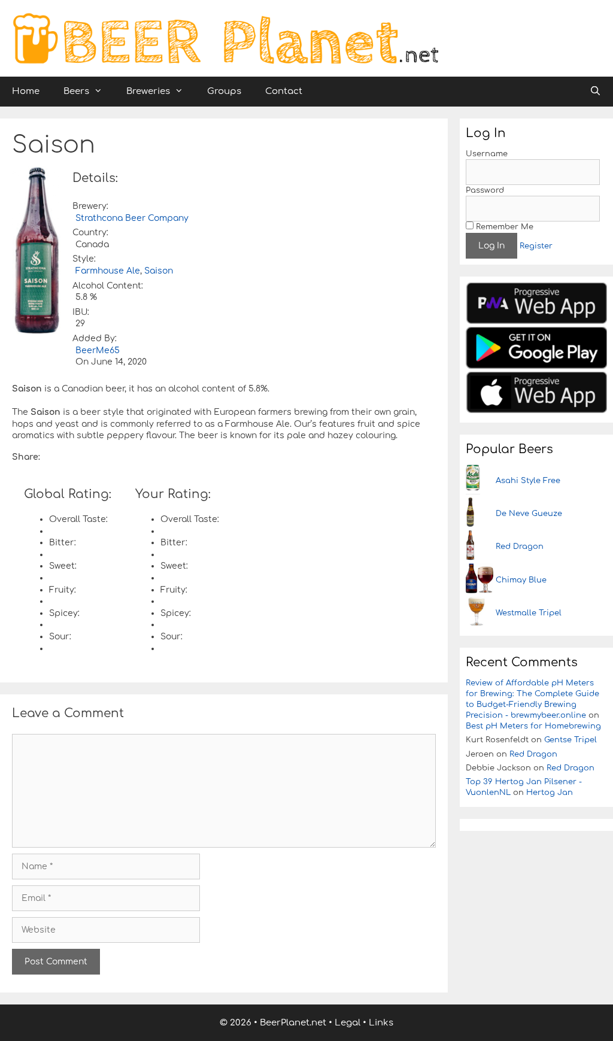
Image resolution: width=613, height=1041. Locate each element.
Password (485, 190)
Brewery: (90, 206)
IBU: (80, 312)
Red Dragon (520, 546)
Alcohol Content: (107, 285)
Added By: (94, 338)
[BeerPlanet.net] (225, 38)
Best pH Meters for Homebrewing (533, 726)
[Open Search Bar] (595, 92)
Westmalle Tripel (529, 613)
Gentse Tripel (570, 740)
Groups (224, 91)
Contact (283, 91)
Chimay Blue (521, 580)
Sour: (60, 636)
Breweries (148, 91)
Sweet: (63, 566)
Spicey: (64, 613)
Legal (347, 1023)
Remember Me (503, 227)
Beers (76, 91)
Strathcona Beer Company (132, 218)
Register (536, 246)
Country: (90, 232)
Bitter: (62, 542)
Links (381, 1023)
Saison (158, 270)
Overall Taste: (78, 519)
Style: (84, 258)
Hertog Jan (549, 792)
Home (26, 91)
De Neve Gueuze (529, 513)
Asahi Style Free (528, 481)
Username (487, 154)
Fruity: (62, 589)
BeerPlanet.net (293, 1023)
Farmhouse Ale (107, 270)
